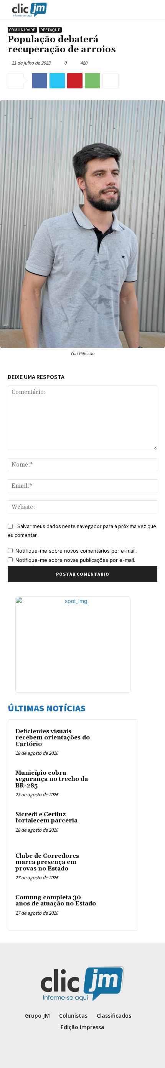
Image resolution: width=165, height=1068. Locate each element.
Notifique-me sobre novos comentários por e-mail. (76, 551)
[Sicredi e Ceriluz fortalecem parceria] (115, 825)
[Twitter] (57, 80)
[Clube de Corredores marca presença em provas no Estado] (115, 867)
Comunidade (22, 29)
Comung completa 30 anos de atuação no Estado (55, 901)
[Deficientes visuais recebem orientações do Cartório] (115, 742)
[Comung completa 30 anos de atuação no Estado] (115, 908)
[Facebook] (39, 80)
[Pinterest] (74, 80)
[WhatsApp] (92, 80)
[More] (110, 80)
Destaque (50, 29)
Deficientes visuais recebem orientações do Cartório (52, 738)
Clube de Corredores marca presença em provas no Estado (47, 862)
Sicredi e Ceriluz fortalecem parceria (46, 818)
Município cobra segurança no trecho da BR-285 (51, 779)
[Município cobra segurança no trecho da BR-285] (115, 784)
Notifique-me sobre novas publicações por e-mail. (75, 560)
